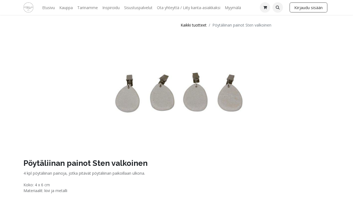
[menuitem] (48, 7)
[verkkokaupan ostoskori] (265, 7)
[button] (277, 7)
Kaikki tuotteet (194, 25)
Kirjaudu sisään (308, 7)
